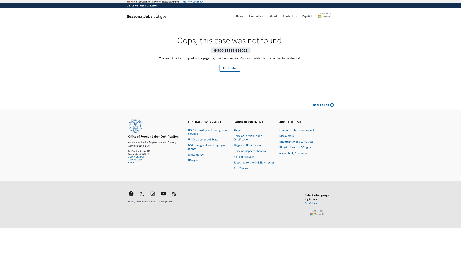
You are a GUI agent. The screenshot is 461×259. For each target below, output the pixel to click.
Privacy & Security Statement (141, 201)
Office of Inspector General (250, 151)
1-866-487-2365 (135, 159)
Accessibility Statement (294, 153)
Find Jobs (229, 68)
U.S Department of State (203, 139)
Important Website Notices (296, 141)
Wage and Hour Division (248, 145)
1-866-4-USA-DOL (136, 156)
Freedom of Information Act (296, 130)
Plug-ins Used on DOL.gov (295, 147)
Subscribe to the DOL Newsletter (254, 162)
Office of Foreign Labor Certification (248, 137)
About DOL (240, 130)
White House (196, 154)
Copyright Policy (166, 201)
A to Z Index (241, 168)
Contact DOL (134, 162)
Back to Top (321, 105)
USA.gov (193, 160)
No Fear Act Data (244, 156)
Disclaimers (286, 136)
